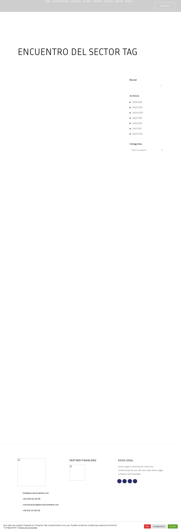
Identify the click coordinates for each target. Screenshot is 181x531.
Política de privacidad (27, 528)
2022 (134, 123)
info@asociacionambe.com (36, 493)
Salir (147, 526)
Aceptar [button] (172, 526)
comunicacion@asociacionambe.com (41, 504)
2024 (135, 112)
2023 (134, 118)
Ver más (26, 433)
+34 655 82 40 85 (31, 498)
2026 (135, 102)
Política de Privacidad (130, 474)
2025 (135, 107)
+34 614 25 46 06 (31, 510)
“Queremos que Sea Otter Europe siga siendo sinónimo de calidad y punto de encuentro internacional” (41, 404)
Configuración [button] (159, 526)
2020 (135, 133)
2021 (134, 128)
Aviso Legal (157, 470)
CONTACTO (165, 6)
